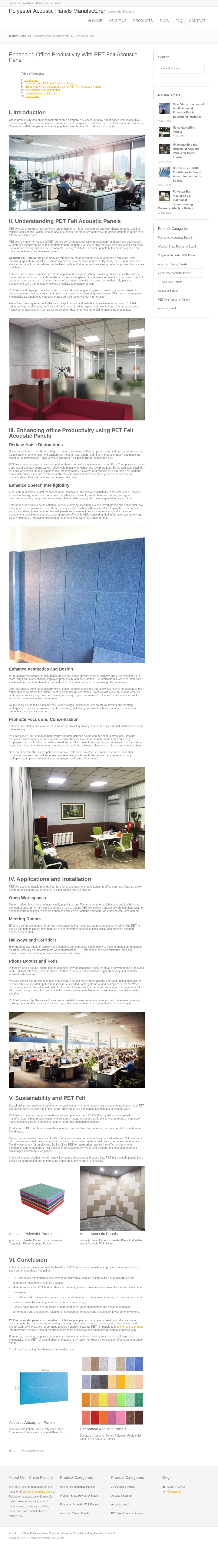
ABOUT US (118, 21)
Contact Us (42, 3)
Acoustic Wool (167, 308)
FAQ (178, 21)
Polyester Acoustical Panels (175, 237)
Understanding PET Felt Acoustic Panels (49, 83)
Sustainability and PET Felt (41, 93)
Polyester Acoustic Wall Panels (177, 255)
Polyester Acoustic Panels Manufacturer (57, 11)
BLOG (164, 21)
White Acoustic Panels (99, 1234)
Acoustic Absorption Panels (32, 1422)
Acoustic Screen (168, 290)
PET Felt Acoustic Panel (28, 1451)
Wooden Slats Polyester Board (177, 246)
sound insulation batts (129, 1326)
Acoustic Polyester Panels (31, 1234)
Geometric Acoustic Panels (175, 273)
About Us (15, 3)
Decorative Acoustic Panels (103, 1429)
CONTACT (197, 21)
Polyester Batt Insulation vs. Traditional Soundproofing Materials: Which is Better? (175, 200)
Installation (28, 3)
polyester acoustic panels (38, 1491)
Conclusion (32, 96)
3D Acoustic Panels (170, 282)
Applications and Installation (42, 89)
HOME (97, 21)
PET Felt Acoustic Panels (174, 299)
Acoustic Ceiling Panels (172, 264)
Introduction (31, 80)
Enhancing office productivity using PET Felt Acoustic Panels (63, 86)
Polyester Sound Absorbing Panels (82, 1533)
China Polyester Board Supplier (40, 1533)
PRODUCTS (143, 21)
